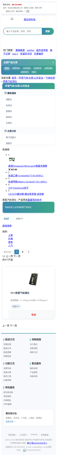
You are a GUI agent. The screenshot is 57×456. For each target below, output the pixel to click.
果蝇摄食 (20, 50)
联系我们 (24, 72)
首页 (7, 68)
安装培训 (34, 376)
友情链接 (45, 435)
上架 (10, 235)
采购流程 (34, 348)
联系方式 (34, 352)
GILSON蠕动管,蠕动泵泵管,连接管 (26, 194)
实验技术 (37, 68)
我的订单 (38, 8)
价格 (10, 238)
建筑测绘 (11, 93)
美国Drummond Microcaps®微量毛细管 (27, 166)
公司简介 (23, 435)
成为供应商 (8, 392)
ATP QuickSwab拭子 (18, 188)
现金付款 (7, 372)
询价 (34, 72)
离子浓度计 (11, 137)
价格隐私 (7, 400)
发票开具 (7, 368)
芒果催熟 (38, 54)
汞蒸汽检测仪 (10, 81)
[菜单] (28, 11)
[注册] (31, 8)
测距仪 (9, 99)
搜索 (47, 31)
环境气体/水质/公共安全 (31, 78)
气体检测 (50, 78)
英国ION (19, 219)
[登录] (26, 8)
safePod (30, 50)
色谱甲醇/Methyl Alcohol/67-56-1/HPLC (27, 182)
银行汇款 (7, 376)
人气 (10, 245)
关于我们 (34, 344)
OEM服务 (8, 404)
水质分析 (11, 131)
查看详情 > (11, 421)
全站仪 (9, 105)
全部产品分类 (11, 62)
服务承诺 (34, 368)
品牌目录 (15, 68)
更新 (10, 242)
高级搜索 (7, 226)
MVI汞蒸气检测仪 (20, 293)
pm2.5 (15, 54)
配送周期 (7, 352)
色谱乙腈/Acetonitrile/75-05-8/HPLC (26, 175)
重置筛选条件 (35, 200)
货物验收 (7, 356)
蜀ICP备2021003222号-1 (37, 443)
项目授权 (7, 396)
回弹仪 (9, 111)
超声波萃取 (42, 50)
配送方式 (7, 348)
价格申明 (7, 380)
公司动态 (26, 68)
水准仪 (9, 123)
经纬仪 (9, 117)
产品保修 (34, 372)
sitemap (34, 434)
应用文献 (48, 68)
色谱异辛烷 (26, 54)
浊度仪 (9, 143)
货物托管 (7, 344)
